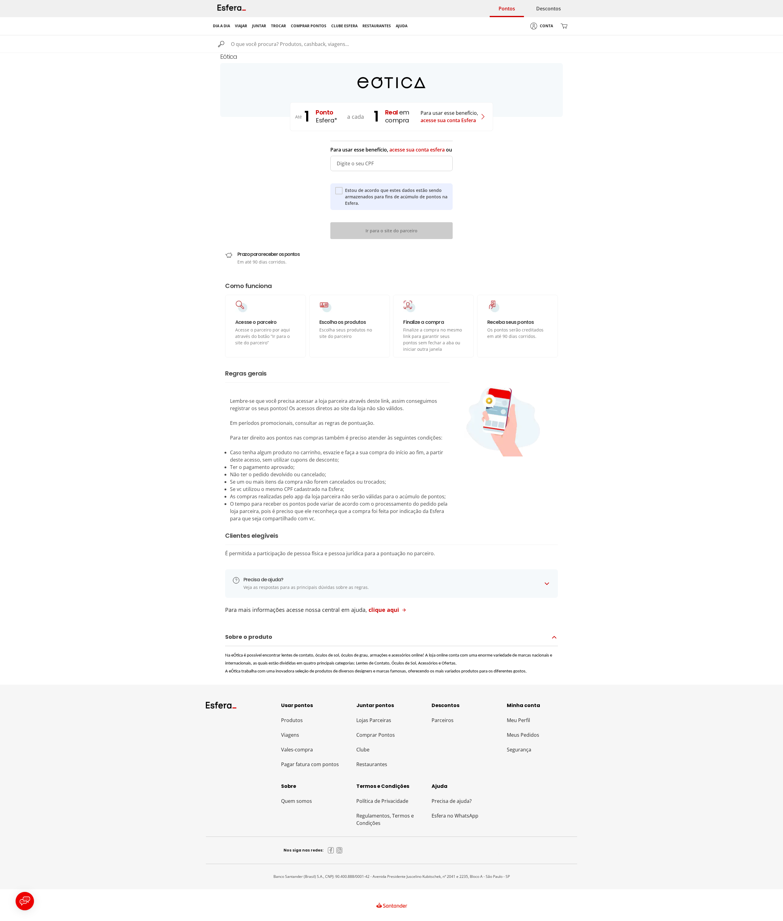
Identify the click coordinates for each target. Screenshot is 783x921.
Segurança (519, 749)
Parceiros (443, 720)
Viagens (290, 735)
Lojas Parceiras (373, 720)
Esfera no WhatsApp (455, 815)
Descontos (548, 8)
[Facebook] (331, 850)
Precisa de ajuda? (452, 801)
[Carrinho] (564, 26)
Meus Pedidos (523, 735)
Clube (362, 749)
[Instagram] (339, 850)
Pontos (507, 8)
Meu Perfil (518, 720)
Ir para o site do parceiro (391, 231)
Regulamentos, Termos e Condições (385, 819)
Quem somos (296, 801)
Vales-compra (297, 749)
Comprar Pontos (375, 735)
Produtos (292, 720)
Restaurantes (371, 764)
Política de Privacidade (382, 801)
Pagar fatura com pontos (310, 764)
